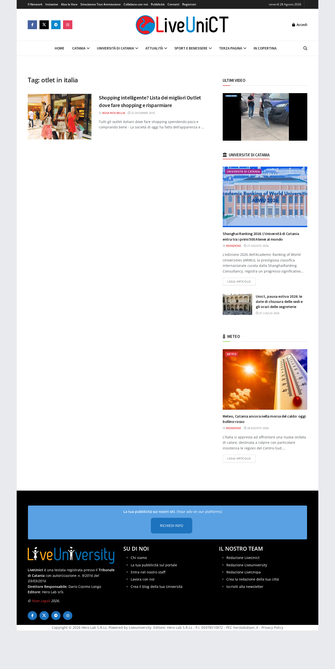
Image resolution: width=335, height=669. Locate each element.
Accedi (301, 24)
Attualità (154, 48)
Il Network (35, 4)
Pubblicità (158, 4)
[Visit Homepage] (182, 25)
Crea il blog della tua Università (156, 586)
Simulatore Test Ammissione (100, 4)
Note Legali (41, 600)
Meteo (231, 354)
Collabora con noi (136, 4)
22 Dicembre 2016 (142, 113)
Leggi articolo (241, 281)
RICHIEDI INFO (171, 525)
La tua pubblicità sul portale (154, 565)
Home (59, 48)
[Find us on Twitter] (44, 24)
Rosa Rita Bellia (113, 113)
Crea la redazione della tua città (252, 579)
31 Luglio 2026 (268, 313)
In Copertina (265, 48)
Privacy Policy (272, 627)
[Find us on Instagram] (67, 24)
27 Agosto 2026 (257, 246)
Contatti (173, 4)
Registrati (189, 4)
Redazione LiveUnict (242, 557)
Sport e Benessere (190, 48)
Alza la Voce (69, 4)
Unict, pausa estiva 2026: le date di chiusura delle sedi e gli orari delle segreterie (279, 301)
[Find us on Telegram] (56, 24)
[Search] (305, 48)
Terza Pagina (230, 48)
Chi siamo (139, 557)
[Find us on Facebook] (32, 24)
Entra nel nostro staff (148, 572)
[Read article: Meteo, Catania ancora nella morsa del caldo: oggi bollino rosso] (265, 379)
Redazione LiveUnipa (243, 572)
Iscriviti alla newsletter (244, 586)
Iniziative (51, 4)
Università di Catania (115, 48)
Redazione (233, 246)
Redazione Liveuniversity (246, 565)
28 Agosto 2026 (257, 428)
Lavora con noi (143, 579)
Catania (78, 48)
